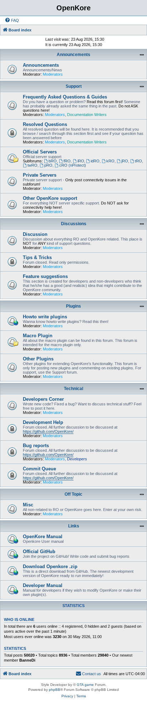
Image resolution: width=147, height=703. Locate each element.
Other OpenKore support (50, 198)
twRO (32, 165)
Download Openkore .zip (50, 566)
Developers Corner (43, 399)
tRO (138, 161)
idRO (95, 161)
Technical (73, 388)
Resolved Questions (45, 124)
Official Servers (40, 152)
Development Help (43, 422)
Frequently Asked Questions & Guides (65, 97)
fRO (67, 161)
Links (73, 526)
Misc (28, 504)
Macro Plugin (37, 335)
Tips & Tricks (37, 257)
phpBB (54, 690)
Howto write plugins (45, 316)
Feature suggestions (45, 276)
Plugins (73, 306)
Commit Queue (39, 468)
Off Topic (73, 494)
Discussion (35, 234)
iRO (80, 161)
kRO (110, 161)
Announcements (73, 54)
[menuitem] (12, 20)
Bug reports (36, 445)
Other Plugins (38, 358)
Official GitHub (39, 551)
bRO (53, 161)
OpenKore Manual (42, 536)
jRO (124, 161)
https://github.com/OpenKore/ (48, 431)
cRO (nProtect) (72, 165)
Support (74, 86)
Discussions (73, 223)
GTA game (85, 685)
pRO (48, 165)
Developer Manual (42, 585)
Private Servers (39, 175)
